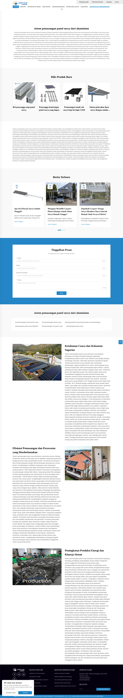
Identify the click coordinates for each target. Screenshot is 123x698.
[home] (20, 3)
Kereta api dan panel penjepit (38, 679)
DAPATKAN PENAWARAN (100, 7)
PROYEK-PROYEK (97, 2)
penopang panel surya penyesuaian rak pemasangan (82, 322)
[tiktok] (14, 679)
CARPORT (23, 6)
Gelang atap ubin (34, 676)
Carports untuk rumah (37, 673)
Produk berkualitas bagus (63, 676)
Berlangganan (103, 689)
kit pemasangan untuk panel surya (26, 322)
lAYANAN (109, 2)
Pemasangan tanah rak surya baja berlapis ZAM (74, 108)
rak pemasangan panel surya (51, 322)
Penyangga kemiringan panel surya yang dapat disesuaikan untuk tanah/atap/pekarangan (49, 108)
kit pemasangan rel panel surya (52, 326)
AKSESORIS (84, 6)
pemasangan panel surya (74, 326)
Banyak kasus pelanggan (62, 683)
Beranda (15, 6)
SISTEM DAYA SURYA (72, 6)
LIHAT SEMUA (18, 221)
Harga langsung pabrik (62, 673)
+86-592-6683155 (84, 678)
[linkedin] (24, 674)
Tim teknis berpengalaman (63, 679)
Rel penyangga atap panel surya (24, 108)
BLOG (117, 2)
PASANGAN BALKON (58, 6)
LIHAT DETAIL (23, 93)
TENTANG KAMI (83, 2)
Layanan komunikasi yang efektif (65, 686)
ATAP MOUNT (46, 6)
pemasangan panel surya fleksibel (26, 326)
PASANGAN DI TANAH (34, 6)
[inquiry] (121, 342)
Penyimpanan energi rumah (38, 686)
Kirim (61, 293)
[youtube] (19, 674)
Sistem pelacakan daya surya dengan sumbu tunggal (99, 108)
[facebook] (14, 674)
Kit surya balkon (34, 683)
